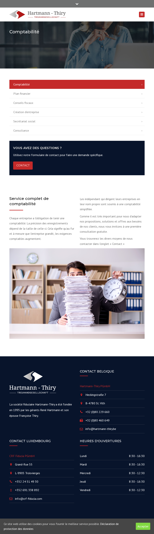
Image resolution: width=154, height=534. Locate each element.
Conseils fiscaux (23, 103)
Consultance (21, 130)
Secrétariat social (24, 121)
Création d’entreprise (26, 112)
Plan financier (21, 93)
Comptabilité (21, 84)
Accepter (143, 526)
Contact (22, 165)
